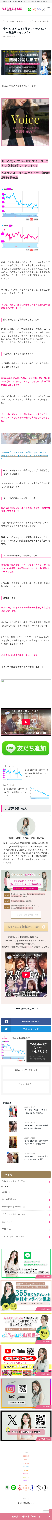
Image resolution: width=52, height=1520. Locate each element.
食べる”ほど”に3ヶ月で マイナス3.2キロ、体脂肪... (35, 1111)
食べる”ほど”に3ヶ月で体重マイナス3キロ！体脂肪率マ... (36, 1142)
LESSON (26, 1456)
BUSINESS (26, 1463)
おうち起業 (9, 1199)
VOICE (26, 1470)
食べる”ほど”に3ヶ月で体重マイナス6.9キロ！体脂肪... (36, 1157)
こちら (29, 947)
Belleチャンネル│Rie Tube (14, 1181)
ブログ (7, 1229)
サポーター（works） (13, 1206)
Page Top (26, 1499)
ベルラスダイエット (13, 1236)
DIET (26, 1460)
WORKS (26, 1467)
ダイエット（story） (13, 1214)
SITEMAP (26, 1481)
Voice (6, 1192)
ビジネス (7, 1221)
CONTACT (26, 1477)
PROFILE (26, 1474)
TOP (26, 1452)
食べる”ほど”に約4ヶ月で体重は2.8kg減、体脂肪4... (36, 1126)
